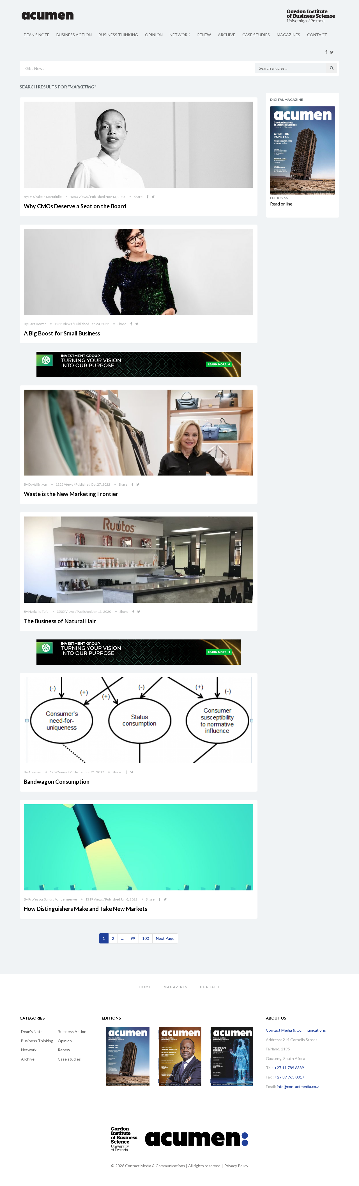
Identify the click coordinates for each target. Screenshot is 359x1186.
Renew (204, 34)
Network (180, 34)
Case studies (256, 34)
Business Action (74, 34)
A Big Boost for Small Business (62, 333)
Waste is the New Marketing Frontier (71, 493)
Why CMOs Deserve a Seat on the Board (75, 206)
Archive (226, 34)
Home (145, 987)
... (122, 938)
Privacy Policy (236, 1165)
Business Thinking (118, 34)
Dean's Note (36, 34)
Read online (281, 203)
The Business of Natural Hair (60, 621)
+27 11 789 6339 (289, 1067)
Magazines (288, 34)
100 (145, 938)
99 (133, 938)
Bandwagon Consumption (56, 781)
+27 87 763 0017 (289, 1077)
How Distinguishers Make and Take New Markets (85, 908)
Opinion (154, 34)
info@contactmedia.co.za (299, 1086)
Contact (317, 34)
